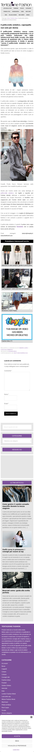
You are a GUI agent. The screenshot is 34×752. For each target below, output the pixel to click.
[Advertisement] (15, 466)
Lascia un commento (7, 349)
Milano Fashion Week (8, 699)
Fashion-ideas (13, 351)
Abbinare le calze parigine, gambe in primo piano (17, 265)
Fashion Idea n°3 (7, 341)
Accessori (5, 663)
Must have (5, 702)
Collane (4, 674)
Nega (17, 741)
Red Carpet (5, 707)
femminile (20, 226)
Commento (8, 370)
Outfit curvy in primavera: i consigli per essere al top (13, 551)
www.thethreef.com (6, 235)
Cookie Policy (16, 749)
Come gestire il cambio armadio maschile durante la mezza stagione (15, 506)
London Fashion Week (9, 694)
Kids (3, 691)
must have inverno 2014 (21, 353)
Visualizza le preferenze (17, 745)
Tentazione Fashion (17, 3)
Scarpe (4, 710)
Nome (6, 394)
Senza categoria (7, 713)
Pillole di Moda (6, 705)
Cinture (4, 671)
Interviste (4, 688)
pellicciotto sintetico (7, 193)
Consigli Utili (6, 677)
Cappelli (4, 669)
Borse (3, 666)
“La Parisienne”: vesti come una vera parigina (16, 289)
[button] (31, 717)
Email (6, 403)
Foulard (4, 682)
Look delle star (6, 696)
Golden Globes (6, 685)
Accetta (17, 736)
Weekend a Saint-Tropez (9, 310)
